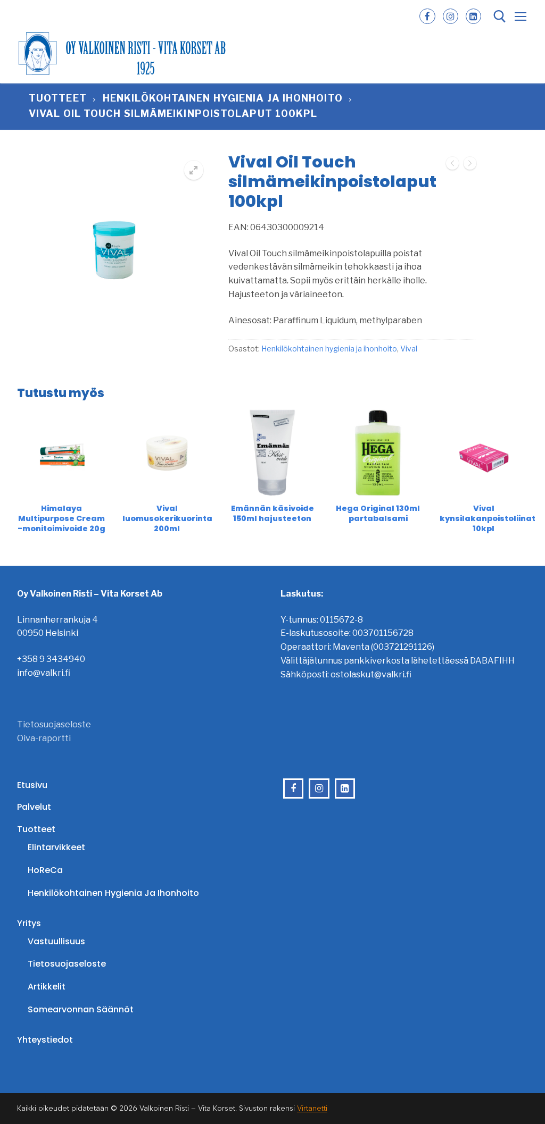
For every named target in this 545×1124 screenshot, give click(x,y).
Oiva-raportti (44, 738)
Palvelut (34, 807)
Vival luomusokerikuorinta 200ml (167, 518)
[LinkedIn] (473, 16)
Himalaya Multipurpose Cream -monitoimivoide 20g (61, 518)
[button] (193, 170)
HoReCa (45, 870)
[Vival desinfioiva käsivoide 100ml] (470, 165)
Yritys (29, 923)
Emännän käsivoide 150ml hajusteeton (272, 513)
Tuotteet (58, 98)
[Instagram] (450, 16)
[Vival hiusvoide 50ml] (452, 165)
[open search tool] (499, 16)
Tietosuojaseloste (54, 724)
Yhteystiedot (45, 1040)
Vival (408, 348)
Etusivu (32, 785)
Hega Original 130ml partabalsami (378, 513)
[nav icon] (520, 16)
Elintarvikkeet (56, 847)
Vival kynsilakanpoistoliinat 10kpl (487, 518)
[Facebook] (427, 16)
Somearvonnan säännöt (81, 1009)
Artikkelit (46, 986)
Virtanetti (312, 1108)
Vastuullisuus (56, 941)
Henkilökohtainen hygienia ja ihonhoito (223, 98)
